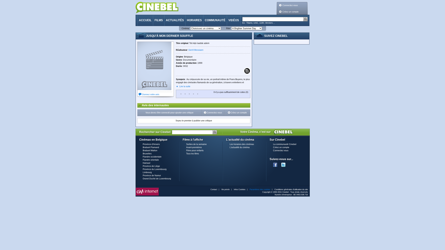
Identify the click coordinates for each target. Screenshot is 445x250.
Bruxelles (147, 153)
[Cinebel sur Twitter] (285, 163)
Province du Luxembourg (155, 169)
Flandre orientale (151, 160)
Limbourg (147, 172)
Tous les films (192, 153)
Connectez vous (290, 5)
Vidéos (233, 20)
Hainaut (146, 163)
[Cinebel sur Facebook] (275, 163)
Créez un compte (290, 12)
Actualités (175, 20)
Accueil (145, 20)
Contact (214, 189)
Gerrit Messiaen (195, 50)
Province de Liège (151, 166)
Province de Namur (152, 175)
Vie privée (225, 189)
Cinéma (185, 28)
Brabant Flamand (151, 147)
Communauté (215, 20)
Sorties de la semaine (196, 144)
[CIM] (147, 189)
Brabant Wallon (150, 150)
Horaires (194, 20)
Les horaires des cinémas (242, 144)
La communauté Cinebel (284, 144)
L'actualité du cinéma (240, 147)
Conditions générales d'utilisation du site (291, 189)
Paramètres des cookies (260, 189)
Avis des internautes (153, 105)
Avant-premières (194, 147)
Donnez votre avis (150, 94)
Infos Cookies (239, 189)
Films (159, 20)
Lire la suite (184, 86)
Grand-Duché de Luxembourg (157, 178)
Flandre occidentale (152, 157)
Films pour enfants (195, 150)
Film (228, 28)
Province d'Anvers (151, 144)
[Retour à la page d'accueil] (157, 7)
